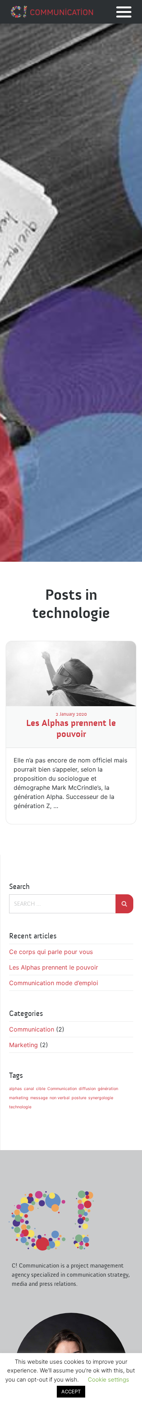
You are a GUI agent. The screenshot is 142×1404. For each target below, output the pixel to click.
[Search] (124, 903)
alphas (15, 1088)
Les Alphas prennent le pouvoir (71, 728)
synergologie (100, 1097)
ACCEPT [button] (71, 1391)
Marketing (23, 1045)
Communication (31, 1029)
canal (29, 1088)
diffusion (87, 1088)
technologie (20, 1107)
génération (108, 1088)
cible (40, 1088)
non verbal (60, 1097)
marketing (18, 1097)
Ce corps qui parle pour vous (51, 952)
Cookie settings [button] (108, 1379)
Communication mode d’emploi (53, 983)
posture (79, 1097)
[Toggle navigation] (124, 12)
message (39, 1097)
